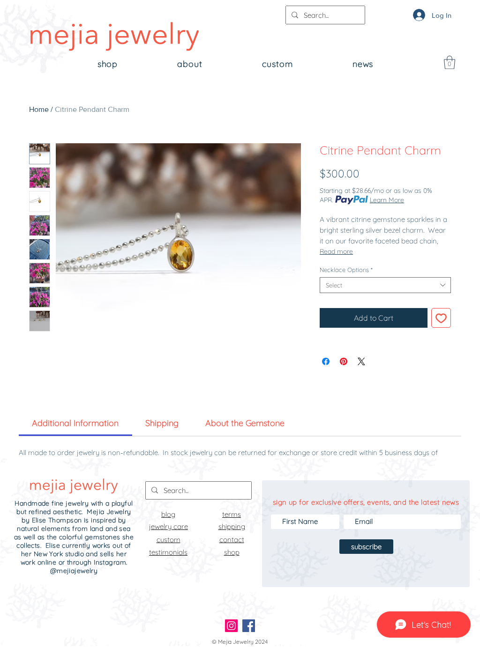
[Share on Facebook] (325, 361)
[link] (75, 423)
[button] (449, 62)
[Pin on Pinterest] (343, 361)
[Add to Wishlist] (441, 318)
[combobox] (385, 285)
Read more (336, 251)
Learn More (387, 200)
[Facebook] (248, 625)
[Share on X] (361, 361)
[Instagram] (231, 625)
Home (39, 109)
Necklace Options (346, 269)
